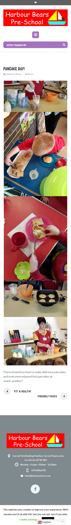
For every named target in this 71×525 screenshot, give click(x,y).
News (30, 74)
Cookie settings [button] (28, 519)
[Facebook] (35, 489)
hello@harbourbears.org (38, 475)
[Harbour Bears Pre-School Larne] (35, 18)
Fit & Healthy (22, 391)
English (46, 522)
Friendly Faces (47, 396)
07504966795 (38, 470)
